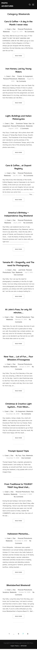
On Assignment (28, 76)
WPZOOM (24, 645)
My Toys (18, 455)
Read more (19, 55)
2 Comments (24, 128)
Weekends (6, 31)
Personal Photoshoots (25, 29)
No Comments (29, 31)
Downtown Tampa (22, 123)
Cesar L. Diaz (11, 29)
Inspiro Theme (15, 645)
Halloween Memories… (18, 534)
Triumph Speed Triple (18, 451)
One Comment (18, 275)
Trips (13, 272)
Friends (19, 76)
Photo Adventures (7, 4)
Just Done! (21, 270)
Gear (30, 123)
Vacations (6, 366)
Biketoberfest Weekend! (18, 585)
